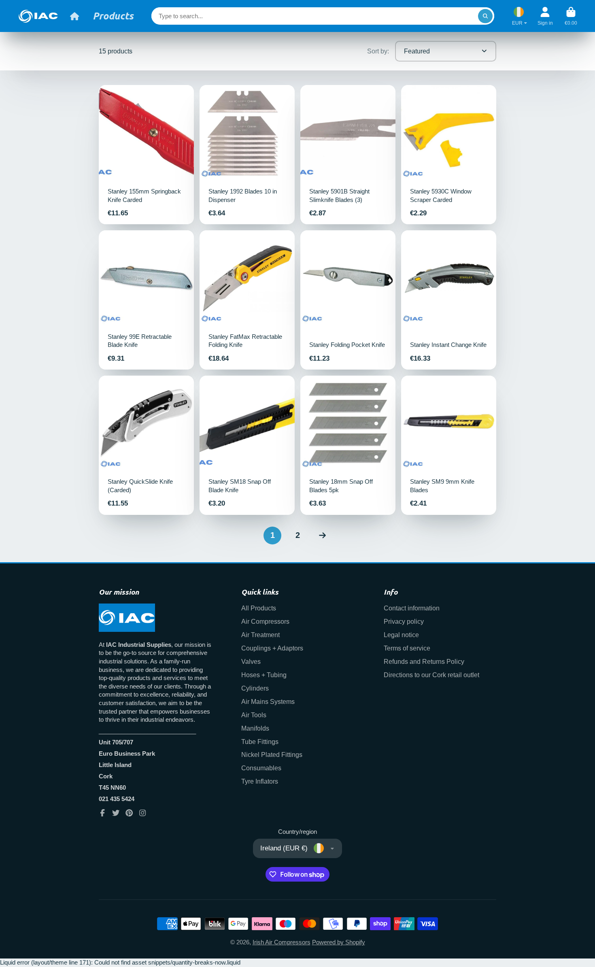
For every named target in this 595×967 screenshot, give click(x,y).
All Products (258, 608)
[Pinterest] (129, 812)
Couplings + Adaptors (272, 648)
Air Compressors (265, 621)
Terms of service (407, 648)
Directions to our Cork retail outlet (431, 674)
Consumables (261, 767)
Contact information (412, 608)
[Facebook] (102, 812)
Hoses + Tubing (264, 674)
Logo (38, 16)
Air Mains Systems (268, 701)
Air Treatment (260, 634)
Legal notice (401, 634)
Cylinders (255, 688)
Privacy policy (404, 621)
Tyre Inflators (259, 781)
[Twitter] (115, 812)
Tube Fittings (259, 741)
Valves (251, 661)
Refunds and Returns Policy (424, 661)
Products (113, 16)
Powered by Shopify (338, 942)
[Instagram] (142, 812)
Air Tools (253, 714)
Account (545, 16)
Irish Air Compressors (281, 942)
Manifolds (255, 728)
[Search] (485, 16)
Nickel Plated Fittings (271, 754)
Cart (571, 16)
